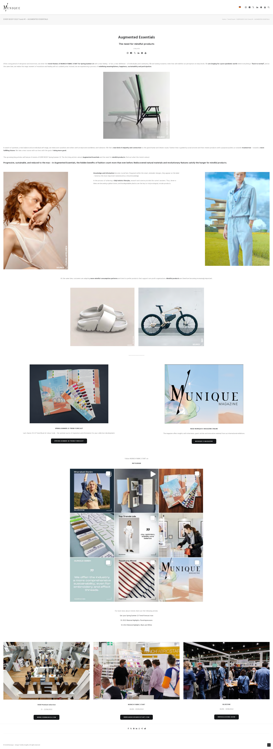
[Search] (268, 7)
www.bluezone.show (226, 717)
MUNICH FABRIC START (69, 64)
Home (224, 19)
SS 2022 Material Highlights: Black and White (136, 625)
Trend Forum (231, 19)
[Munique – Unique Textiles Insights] (11, 7)
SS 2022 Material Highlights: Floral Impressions (136, 620)
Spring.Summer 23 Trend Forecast (69, 441)
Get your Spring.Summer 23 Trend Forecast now (136, 615)
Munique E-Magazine (204, 441)
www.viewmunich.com (46, 717)
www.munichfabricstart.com (136, 717)
